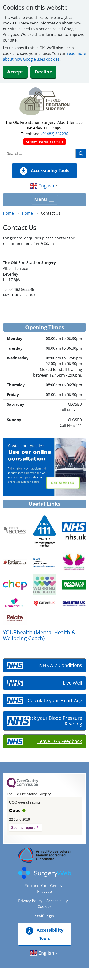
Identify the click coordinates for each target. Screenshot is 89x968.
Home (8, 213)
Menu (41, 199)
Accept (15, 71)
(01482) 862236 (54, 133)
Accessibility (57, 900)
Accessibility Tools (49, 170)
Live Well (72, 683)
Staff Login (44, 916)
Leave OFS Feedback (59, 741)
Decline (43, 71)
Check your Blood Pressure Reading (52, 721)
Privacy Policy (30, 900)
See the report (23, 827)
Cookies (44, 906)
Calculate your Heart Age (55, 700)
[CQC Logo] (22, 787)
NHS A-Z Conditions (60, 665)
